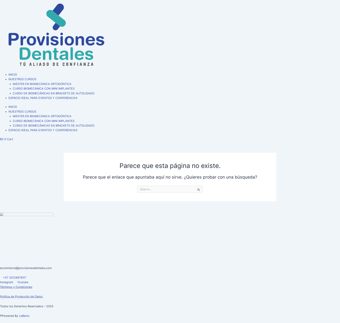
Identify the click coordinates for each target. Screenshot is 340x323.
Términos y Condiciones (16, 287)
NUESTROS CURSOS (22, 79)
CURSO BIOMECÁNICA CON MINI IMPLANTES (44, 88)
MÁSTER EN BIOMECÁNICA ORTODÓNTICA (42, 84)
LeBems (24, 316)
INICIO (12, 74)
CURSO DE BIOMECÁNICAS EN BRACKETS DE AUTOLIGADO (53, 93)
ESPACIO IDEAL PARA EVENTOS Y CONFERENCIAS (42, 98)
